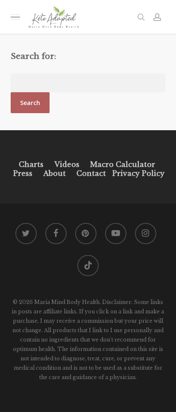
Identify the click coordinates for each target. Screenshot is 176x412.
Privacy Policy (137, 173)
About (54, 173)
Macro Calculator (122, 164)
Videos (66, 164)
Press (22, 173)
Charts (31, 164)
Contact (91, 173)
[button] (15, 16)
